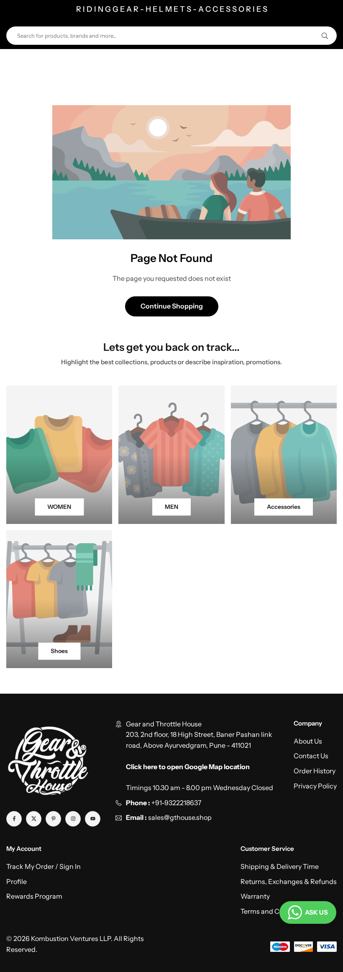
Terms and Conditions (275, 911)
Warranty (255, 896)
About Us (308, 741)
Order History (314, 771)
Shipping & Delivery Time (280, 866)
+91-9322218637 (176, 802)
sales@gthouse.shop (179, 817)
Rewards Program (34, 896)
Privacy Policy (315, 786)
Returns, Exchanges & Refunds (289, 881)
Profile (16, 881)
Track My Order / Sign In (43, 866)
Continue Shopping (172, 306)
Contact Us (311, 756)
